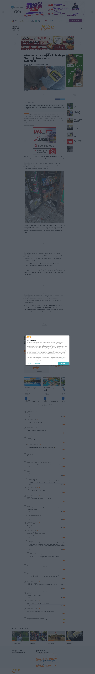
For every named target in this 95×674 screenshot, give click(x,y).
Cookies (33, 360)
